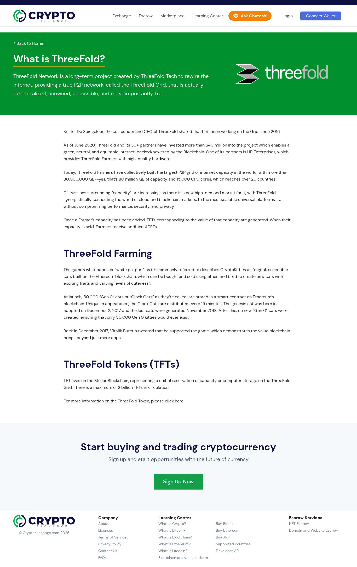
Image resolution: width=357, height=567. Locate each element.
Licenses (105, 530)
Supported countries (233, 544)
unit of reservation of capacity (188, 380)
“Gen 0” (106, 296)
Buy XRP (222, 537)
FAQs (102, 557)
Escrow (146, 15)
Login (288, 15)
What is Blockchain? (175, 537)
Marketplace (172, 15)
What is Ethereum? (174, 544)
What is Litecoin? (172, 550)
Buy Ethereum (228, 530)
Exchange (121, 15)
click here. (174, 400)
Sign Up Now (178, 481)
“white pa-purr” (130, 269)
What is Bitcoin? (171, 530)
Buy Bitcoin (225, 523)
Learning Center (207, 15)
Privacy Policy (110, 544)
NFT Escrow (299, 523)
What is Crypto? (172, 523)
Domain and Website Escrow (313, 530)
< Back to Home (28, 43)
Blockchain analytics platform (183, 557)
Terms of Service (112, 537)
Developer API (227, 550)
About (103, 523)
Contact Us (107, 550)
